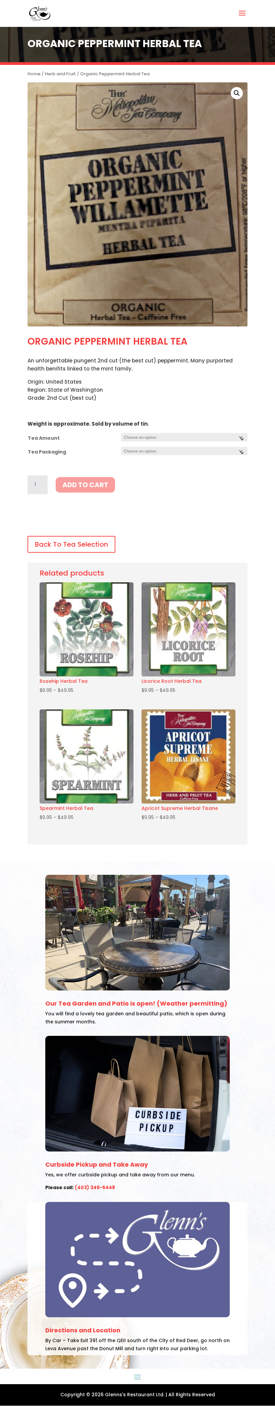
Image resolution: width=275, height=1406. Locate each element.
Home (34, 74)
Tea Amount (44, 438)
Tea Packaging (47, 451)
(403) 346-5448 (95, 1187)
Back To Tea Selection (71, 544)
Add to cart (85, 485)
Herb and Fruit (60, 74)
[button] (237, 93)
